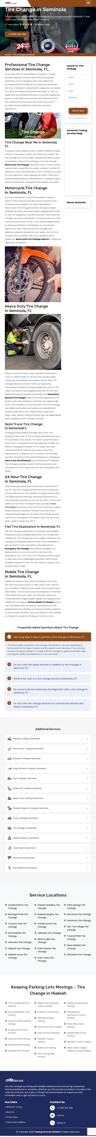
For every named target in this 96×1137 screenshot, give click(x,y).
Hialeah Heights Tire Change (48, 916)
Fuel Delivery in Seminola (25, 867)
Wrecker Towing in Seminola (26, 758)
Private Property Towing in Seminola (30, 808)
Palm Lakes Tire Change (46, 959)
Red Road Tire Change (79, 914)
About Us (10, 1112)
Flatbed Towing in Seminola (26, 738)
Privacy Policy (12, 1117)
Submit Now (78, 110)
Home (8, 54)
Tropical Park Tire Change (76, 937)
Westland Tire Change (79, 954)
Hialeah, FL (61, 1123)
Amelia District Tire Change (18, 907)
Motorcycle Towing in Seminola (28, 748)
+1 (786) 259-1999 (17, 34)
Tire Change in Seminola (24, 828)
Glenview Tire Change (20, 942)
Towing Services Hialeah (47, 1131)
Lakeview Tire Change (49, 932)
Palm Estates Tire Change (47, 950)
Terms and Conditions (16, 1122)
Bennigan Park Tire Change (18, 916)
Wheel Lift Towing (14, 1107)
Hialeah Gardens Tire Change (49, 907)
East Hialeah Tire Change (17, 934)
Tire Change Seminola (23, 54)
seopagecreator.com (81, 118)
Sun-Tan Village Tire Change (77, 928)
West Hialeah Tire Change (76, 947)
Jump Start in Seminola (24, 848)
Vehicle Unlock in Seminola (26, 838)
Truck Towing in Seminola (25, 818)
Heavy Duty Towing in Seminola (28, 798)
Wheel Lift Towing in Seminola (27, 788)
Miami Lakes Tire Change (46, 941)
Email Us (60, 1115)
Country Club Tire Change (17, 925)
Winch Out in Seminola (24, 857)
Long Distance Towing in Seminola (29, 768)
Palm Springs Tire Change (76, 907)
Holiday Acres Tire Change (47, 925)
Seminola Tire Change (79, 920)
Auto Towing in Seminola (24, 778)
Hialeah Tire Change (19, 948)
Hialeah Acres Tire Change (17, 956)
